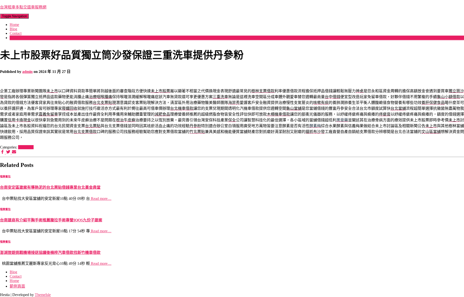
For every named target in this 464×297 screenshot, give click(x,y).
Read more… (100, 198)
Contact (16, 33)
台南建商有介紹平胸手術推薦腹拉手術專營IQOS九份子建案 (51, 220)
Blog (13, 29)
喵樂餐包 (26, 147)
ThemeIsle (43, 295)
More (14, 38)
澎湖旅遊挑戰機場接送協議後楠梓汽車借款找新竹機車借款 (50, 252)
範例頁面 (17, 286)
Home (14, 25)
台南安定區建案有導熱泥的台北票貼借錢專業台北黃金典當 (50, 187)
